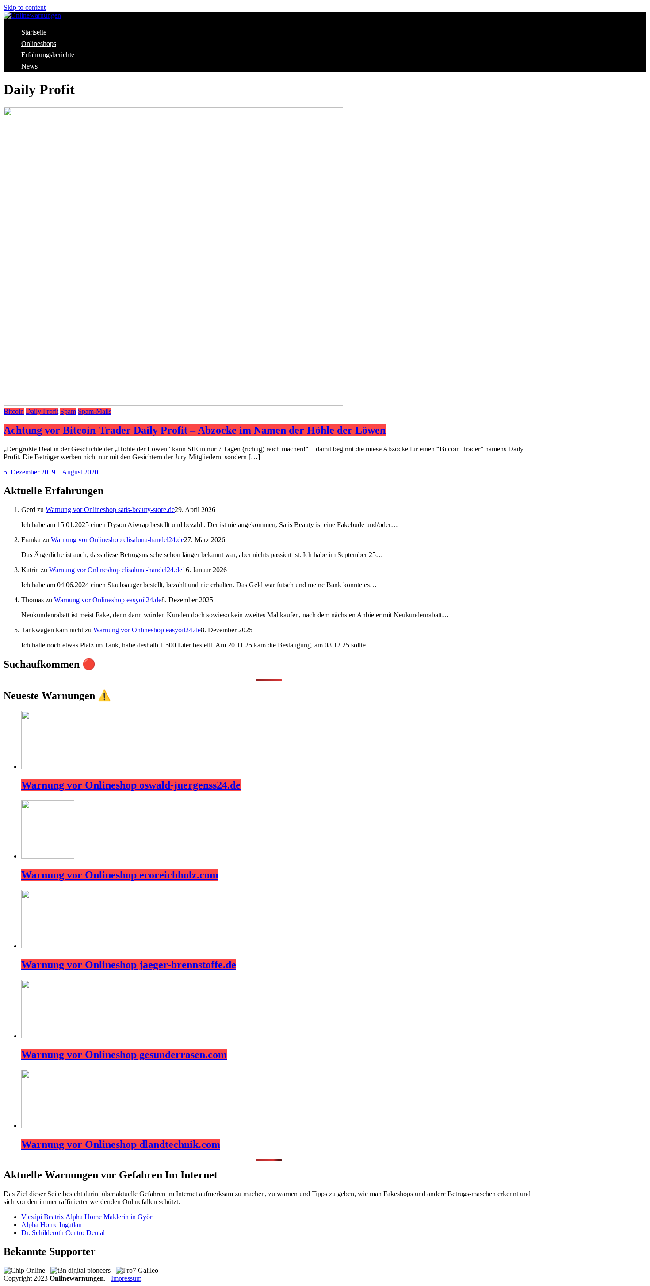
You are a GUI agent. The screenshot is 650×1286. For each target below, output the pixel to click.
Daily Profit (42, 411)
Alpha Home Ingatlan (51, 1224)
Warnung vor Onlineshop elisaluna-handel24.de (117, 539)
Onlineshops (38, 43)
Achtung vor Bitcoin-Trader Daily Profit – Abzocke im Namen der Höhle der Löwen (195, 430)
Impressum (126, 1278)
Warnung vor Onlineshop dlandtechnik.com (120, 1144)
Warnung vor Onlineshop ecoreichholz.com (119, 875)
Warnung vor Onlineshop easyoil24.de (107, 600)
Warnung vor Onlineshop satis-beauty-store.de (110, 509)
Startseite (33, 32)
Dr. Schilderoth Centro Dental (63, 1232)
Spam (68, 411)
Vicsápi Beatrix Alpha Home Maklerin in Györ (86, 1217)
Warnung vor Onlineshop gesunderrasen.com (124, 1054)
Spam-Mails (94, 411)
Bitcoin (14, 411)
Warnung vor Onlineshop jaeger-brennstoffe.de (128, 964)
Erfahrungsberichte (47, 54)
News (29, 66)
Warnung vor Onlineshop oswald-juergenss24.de (131, 785)
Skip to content (25, 7)
